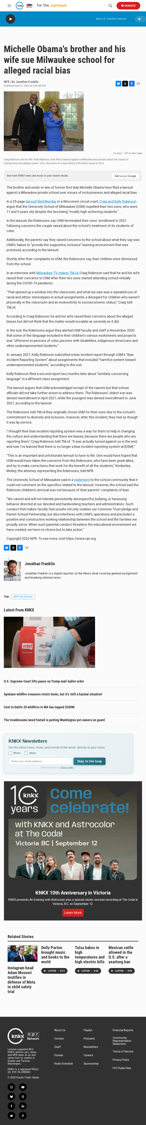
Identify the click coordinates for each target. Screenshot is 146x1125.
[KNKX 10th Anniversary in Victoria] (73, 833)
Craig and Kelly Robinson (117, 201)
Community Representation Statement (122, 1040)
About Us (59, 1030)
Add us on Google (125, 175)
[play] (10, 19)
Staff (57, 1047)
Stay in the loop (89, 761)
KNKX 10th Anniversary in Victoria (73, 893)
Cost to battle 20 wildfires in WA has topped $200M (39, 707)
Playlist (88, 1030)
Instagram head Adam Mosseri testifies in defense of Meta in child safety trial (21, 980)
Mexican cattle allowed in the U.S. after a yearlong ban (121, 954)
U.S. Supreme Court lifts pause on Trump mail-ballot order (44, 681)
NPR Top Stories (23, 596)
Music (17, 752)
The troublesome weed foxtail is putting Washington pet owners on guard (54, 720)
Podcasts (89, 1038)
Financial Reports (123, 1030)
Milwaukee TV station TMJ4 (57, 273)
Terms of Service (123, 1051)
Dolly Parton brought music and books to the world (55, 954)
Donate (130, 5)
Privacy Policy (67, 767)
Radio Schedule (63, 1063)
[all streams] (140, 19)
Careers (88, 1055)
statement (82, 480)
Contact (59, 1038)
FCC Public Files (122, 1068)
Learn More (73, 913)
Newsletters (91, 1047)
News (32, 752)
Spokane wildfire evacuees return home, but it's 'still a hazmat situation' (53, 694)
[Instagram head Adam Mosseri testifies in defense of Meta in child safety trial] (22, 953)
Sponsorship (91, 1063)
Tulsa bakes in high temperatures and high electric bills (90, 954)
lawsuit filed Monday (41, 201)
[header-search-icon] (110, 5)
